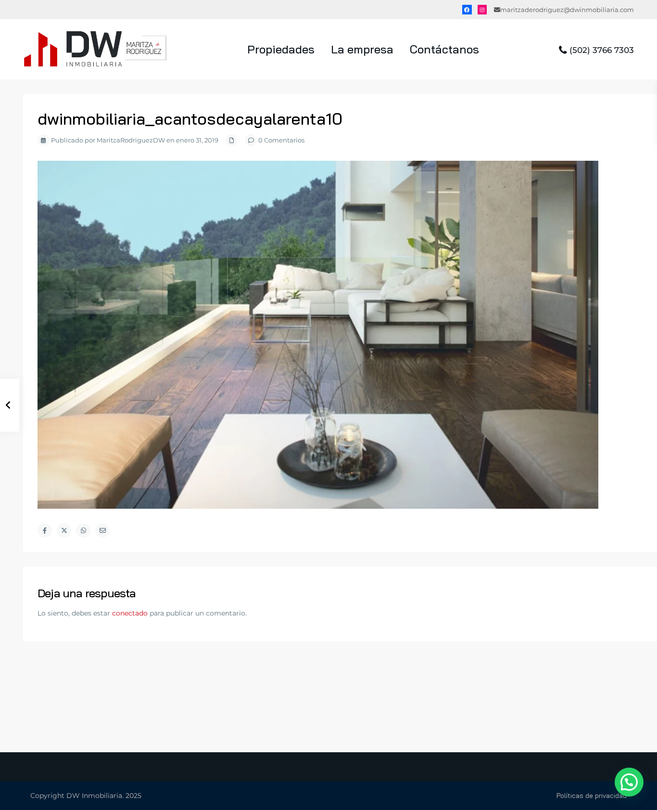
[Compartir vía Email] (102, 530)
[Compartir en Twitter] (64, 530)
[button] (629, 782)
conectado (130, 613)
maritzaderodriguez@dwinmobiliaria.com (567, 9)
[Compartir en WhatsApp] (83, 530)
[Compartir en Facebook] (45, 530)
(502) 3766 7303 (601, 50)
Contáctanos (444, 49)
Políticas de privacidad (591, 795)
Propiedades (281, 49)
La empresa (362, 49)
